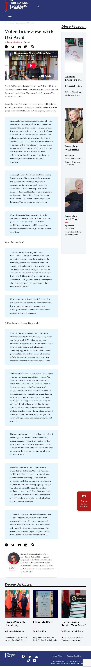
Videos (12, 23)
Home (6, 23)
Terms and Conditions (74, 656)
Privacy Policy (57, 656)
